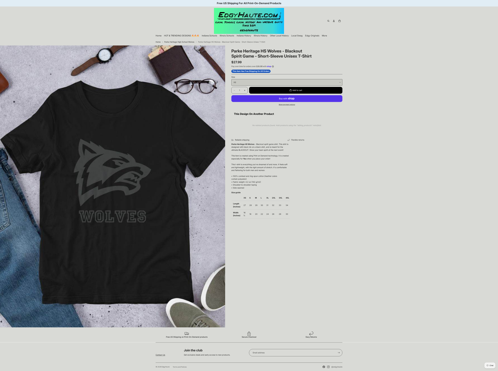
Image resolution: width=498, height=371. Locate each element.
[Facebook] (323, 366)
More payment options (287, 104)
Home (158, 42)
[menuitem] (324, 35)
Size (233, 77)
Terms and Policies (180, 367)
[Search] (328, 21)
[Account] (334, 21)
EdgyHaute (166, 367)
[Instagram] (328, 366)
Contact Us (160, 355)
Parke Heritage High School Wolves (179, 42)
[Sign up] (338, 352)
